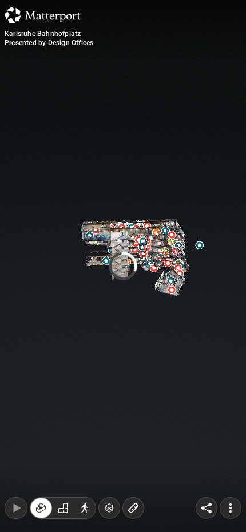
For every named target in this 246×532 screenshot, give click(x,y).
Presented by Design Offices (49, 43)
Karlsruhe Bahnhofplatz (43, 34)
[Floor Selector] (109, 508)
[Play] (16, 508)
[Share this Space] (206, 508)
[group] (63, 508)
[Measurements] (133, 508)
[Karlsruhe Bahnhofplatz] (123, 266)
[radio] (41, 508)
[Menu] (230, 508)
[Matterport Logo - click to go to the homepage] (42, 15)
